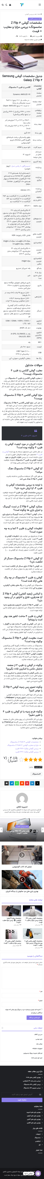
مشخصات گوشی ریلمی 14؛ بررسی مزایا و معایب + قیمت (12, 942)
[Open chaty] (38, 1173)
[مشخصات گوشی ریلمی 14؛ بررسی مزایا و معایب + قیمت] (11, 933)
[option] (22, 830)
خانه (39, 14)
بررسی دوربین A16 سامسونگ (31, 1088)
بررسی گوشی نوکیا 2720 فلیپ (27, 748)
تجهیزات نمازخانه (37, 1049)
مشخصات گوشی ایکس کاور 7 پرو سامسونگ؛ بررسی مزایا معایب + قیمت (33, 943)
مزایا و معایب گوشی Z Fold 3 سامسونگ (23, 745)
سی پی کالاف (38, 1034)
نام (41, 992)
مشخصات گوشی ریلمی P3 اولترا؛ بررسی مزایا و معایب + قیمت (33, 920)
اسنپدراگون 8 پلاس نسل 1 (20, 166)
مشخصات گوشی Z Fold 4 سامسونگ (24, 742)
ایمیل (40, 1001)
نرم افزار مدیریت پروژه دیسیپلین (32, 1053)
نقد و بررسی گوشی (30, 14)
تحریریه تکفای (36, 36)
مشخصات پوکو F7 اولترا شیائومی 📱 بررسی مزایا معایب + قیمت (11, 920)
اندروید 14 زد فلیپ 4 (29, 435)
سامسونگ (35, 774)
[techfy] (22, 5)
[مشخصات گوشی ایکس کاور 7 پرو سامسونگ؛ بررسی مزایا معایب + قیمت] (32, 933)
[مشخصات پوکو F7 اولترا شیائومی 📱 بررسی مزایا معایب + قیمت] (11, 910)
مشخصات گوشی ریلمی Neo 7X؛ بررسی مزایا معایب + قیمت (22, 832)
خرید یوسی (39, 1039)
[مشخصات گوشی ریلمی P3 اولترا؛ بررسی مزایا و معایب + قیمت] (32, 910)
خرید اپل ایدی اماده (36, 1058)
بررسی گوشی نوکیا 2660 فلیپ (27, 752)
